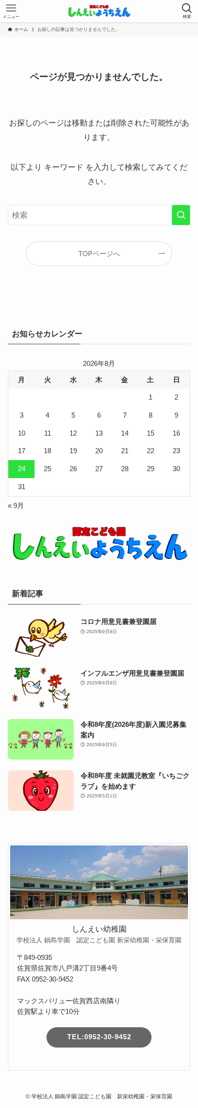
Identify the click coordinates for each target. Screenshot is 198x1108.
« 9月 (16, 505)
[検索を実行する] (181, 215)
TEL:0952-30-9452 (99, 1037)
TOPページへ (99, 254)
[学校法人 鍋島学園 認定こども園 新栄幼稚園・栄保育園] (99, 11)
